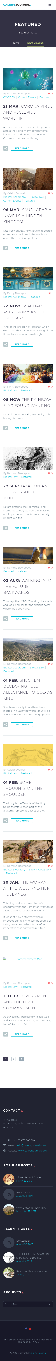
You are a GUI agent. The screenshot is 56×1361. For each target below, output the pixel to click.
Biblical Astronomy (14, 296)
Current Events (27, 97)
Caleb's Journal (38, 1353)
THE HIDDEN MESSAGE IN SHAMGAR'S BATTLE (32, 1256)
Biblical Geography (14, 197)
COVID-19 (9, 97)
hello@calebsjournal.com (31, 1145)
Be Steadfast (23, 1192)
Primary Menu (50, 4)
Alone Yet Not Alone (28, 1177)
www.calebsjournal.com (32, 1150)
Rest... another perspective (32, 1271)
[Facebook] (26, 1329)
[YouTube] (30, 1329)
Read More (22, 148)
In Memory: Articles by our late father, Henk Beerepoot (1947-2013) (28, 1341)
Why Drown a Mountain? (31, 1207)
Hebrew (22, 571)
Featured (44, 97)
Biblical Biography (14, 869)
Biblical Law (37, 197)
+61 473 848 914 (26, 1140)
